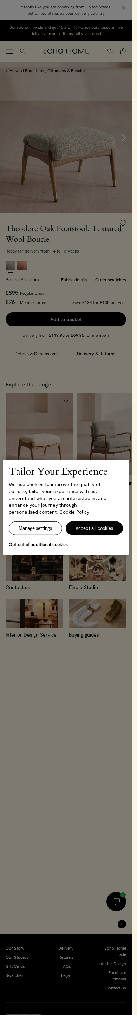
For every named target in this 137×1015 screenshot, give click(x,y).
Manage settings (35, 528)
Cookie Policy (74, 512)
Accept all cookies (94, 528)
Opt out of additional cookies (38, 544)
